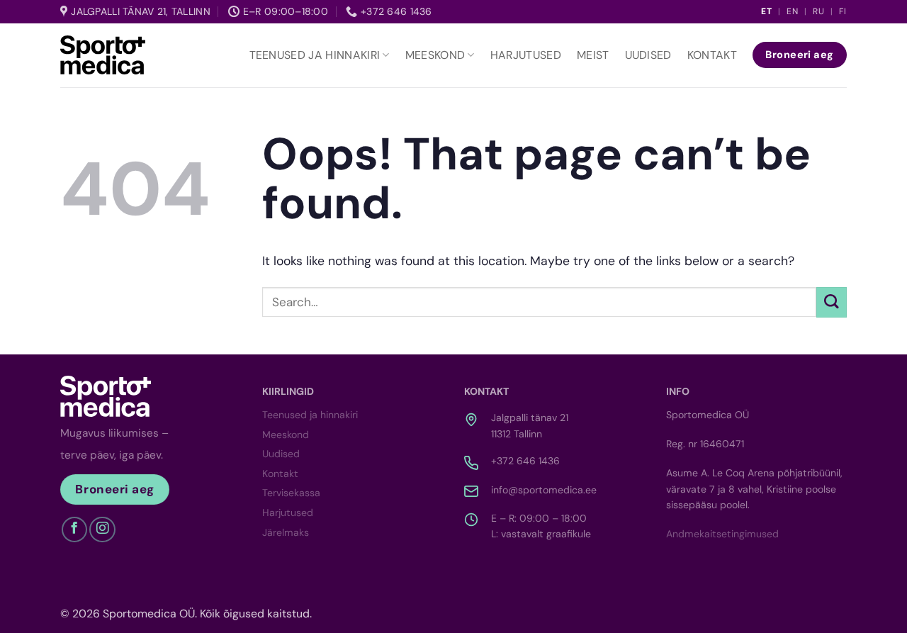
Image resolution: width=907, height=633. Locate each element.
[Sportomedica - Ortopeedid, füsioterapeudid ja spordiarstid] (102, 54)
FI (843, 11)
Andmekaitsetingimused (722, 533)
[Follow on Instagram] (102, 529)
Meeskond (435, 54)
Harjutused (525, 54)
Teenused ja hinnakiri (315, 54)
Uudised (648, 54)
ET (766, 11)
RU (819, 11)
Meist (593, 54)
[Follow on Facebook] (74, 529)
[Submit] (831, 302)
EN (793, 11)
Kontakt (712, 54)
